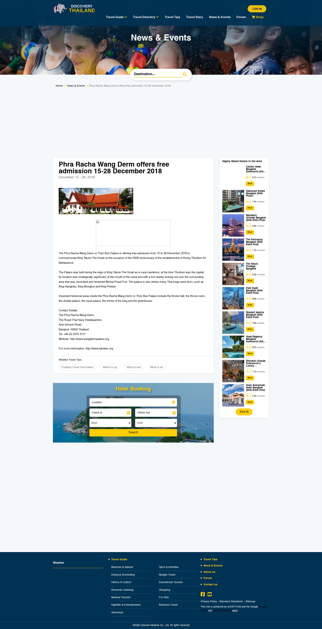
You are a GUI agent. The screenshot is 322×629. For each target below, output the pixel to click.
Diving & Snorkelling (123, 575)
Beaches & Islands (122, 567)
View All (244, 411)
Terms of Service (222, 611)
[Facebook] (203, 595)
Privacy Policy (209, 601)
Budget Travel (167, 575)
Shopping (164, 590)
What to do (156, 367)
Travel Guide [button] (115, 17)
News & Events (220, 17)
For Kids (164, 597)
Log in (257, 9)
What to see (134, 367)
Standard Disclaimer (231, 601)
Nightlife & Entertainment (126, 605)
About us (209, 572)
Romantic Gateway (122, 590)
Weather (58, 562)
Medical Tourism (120, 597)
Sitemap (250, 601)
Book (250, 184)
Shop (259, 17)
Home (59, 86)
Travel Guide (119, 559)
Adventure (117, 612)
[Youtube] (210, 595)
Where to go (110, 367)
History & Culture (121, 582)
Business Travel (168, 605)
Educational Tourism (171, 582)
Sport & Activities (169, 567)
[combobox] (110, 423)
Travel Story (194, 17)
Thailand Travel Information (77, 367)
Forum (241, 17)
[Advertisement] (161, 120)
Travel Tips (172, 17)
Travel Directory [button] (144, 17)
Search (133, 432)
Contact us (210, 584)
